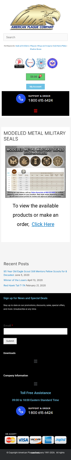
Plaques (33, 46)
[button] (35, 111)
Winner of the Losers (15, 280)
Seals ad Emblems (22, 46)
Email (8, 325)
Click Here (43, 224)
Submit (10, 341)
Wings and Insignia (44, 46)
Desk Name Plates (59, 46)
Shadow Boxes (35, 49)
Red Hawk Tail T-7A (14, 285)
